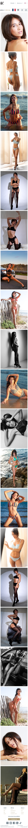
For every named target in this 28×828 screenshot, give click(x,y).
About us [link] (19, 3)
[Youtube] (11, 823)
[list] (13, 3)
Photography (13, 812)
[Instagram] (7, 823)
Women (5, 809)
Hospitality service (14, 813)
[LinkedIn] (17, 823)
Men (4, 810)
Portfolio (22, 809)
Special (7, 10)
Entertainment (13, 810)
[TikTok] (20, 823)
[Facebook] (14, 823)
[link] (26, 3)
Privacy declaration (24, 826)
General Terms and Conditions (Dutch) (7, 826)
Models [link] (12, 3)
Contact (22, 813)
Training (22, 812)
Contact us (14, 819)
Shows (12, 809)
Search (5, 813)
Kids (4, 812)
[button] (18, 9)
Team (22, 810)
